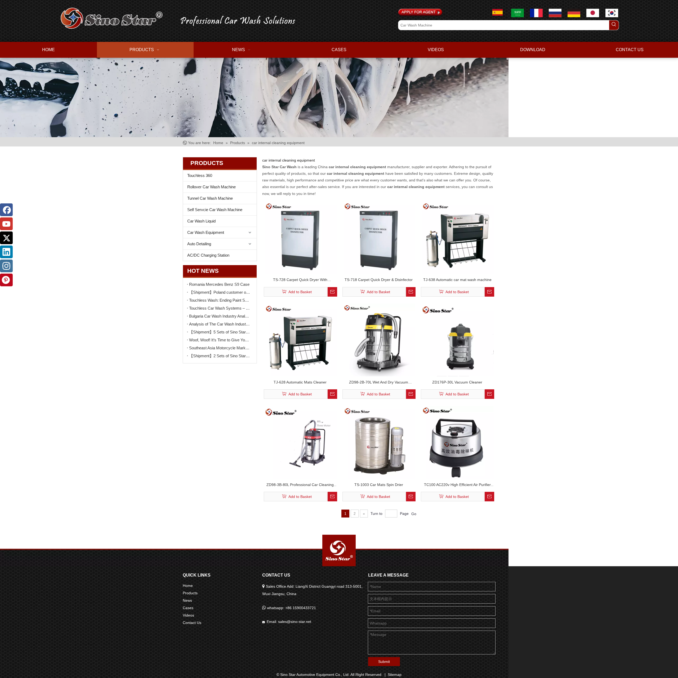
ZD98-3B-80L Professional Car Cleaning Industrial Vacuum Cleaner (300, 485)
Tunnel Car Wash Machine (210, 198)
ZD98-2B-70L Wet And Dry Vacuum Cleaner (378, 383)
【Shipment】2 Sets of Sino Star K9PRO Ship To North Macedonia (220, 356)
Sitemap (395, 674)
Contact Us (192, 623)
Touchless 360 (199, 175)
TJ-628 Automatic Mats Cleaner (300, 382)
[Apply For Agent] (420, 12)
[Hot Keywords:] (614, 25)
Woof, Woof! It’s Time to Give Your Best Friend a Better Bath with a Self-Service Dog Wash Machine (220, 340)
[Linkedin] (6, 252)
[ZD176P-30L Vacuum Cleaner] (457, 340)
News (187, 600)
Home (188, 585)
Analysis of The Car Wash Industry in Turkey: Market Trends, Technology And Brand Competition (220, 324)
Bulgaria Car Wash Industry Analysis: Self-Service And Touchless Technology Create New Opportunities (220, 316)
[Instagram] (6, 266)
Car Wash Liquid (201, 221)
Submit (384, 661)
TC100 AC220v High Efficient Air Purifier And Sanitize (457, 485)
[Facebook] (6, 209)
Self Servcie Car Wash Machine (214, 209)
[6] (254, 97)
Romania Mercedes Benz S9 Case (219, 284)
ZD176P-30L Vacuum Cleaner (457, 382)
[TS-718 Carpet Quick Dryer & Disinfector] (378, 237)
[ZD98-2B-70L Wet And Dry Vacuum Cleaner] (378, 340)
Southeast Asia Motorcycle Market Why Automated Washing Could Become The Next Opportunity (220, 348)
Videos (188, 615)
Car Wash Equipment (205, 232)
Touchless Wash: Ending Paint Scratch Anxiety (220, 300)
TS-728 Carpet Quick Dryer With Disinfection (300, 280)
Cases (188, 608)
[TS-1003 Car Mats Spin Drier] (378, 442)
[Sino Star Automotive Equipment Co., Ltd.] (339, 550)
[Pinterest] (6, 280)
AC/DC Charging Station (208, 255)
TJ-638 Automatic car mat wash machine (457, 280)
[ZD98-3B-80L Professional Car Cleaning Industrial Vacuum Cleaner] (300, 442)
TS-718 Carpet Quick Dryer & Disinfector (379, 280)
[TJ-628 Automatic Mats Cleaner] (300, 340)
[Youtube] (6, 223)
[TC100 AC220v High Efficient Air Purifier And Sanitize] (457, 444)
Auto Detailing (199, 244)
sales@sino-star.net (294, 621)
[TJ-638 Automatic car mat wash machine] (457, 237)
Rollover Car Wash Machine (211, 187)
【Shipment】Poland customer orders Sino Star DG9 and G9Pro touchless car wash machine (220, 292)
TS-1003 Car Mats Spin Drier (378, 485)
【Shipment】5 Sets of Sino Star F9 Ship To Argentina (220, 332)
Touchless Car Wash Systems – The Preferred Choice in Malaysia (220, 308)
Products (190, 593)
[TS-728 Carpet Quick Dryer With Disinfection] (300, 237)
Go (413, 514)
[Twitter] (6, 237)
